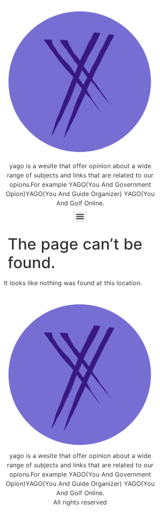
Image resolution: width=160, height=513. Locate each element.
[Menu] (80, 216)
